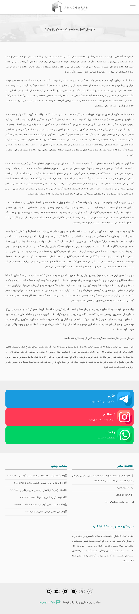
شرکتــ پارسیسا (47, 602)
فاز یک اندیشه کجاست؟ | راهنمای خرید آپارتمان (41, 476)
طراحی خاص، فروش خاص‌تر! (50, 512)
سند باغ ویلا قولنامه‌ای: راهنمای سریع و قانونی (42, 490)
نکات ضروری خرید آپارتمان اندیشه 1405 (44, 505)
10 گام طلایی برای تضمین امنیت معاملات (44, 483)
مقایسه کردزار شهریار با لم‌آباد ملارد (47, 497)
